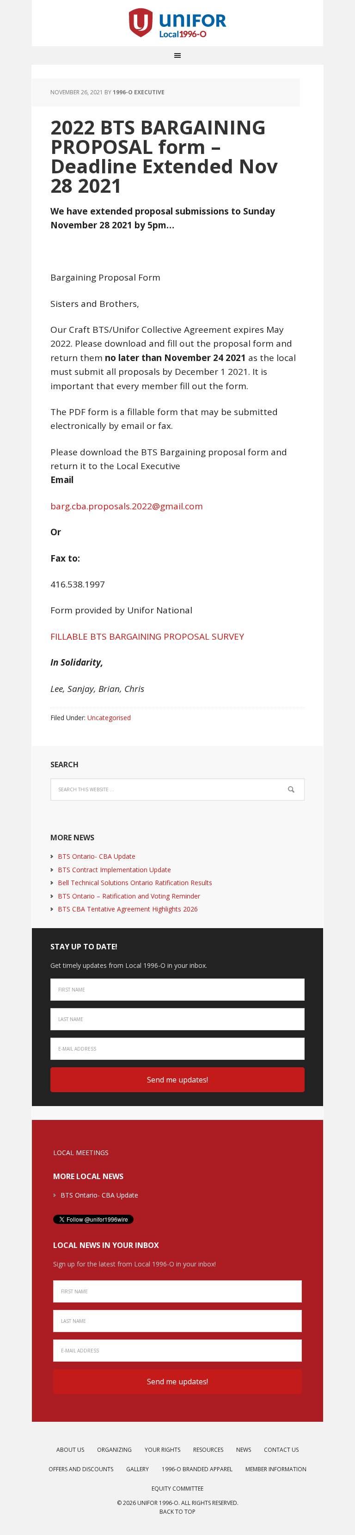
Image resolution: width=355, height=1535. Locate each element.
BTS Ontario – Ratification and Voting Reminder (129, 896)
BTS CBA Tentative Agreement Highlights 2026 (128, 909)
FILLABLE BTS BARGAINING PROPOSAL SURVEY (147, 636)
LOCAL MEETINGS (81, 1152)
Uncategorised (109, 717)
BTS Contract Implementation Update (114, 869)
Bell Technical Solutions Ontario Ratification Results (135, 882)
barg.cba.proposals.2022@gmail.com (126, 506)
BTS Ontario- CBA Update (96, 856)
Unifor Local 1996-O (177, 23)
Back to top (177, 1512)
